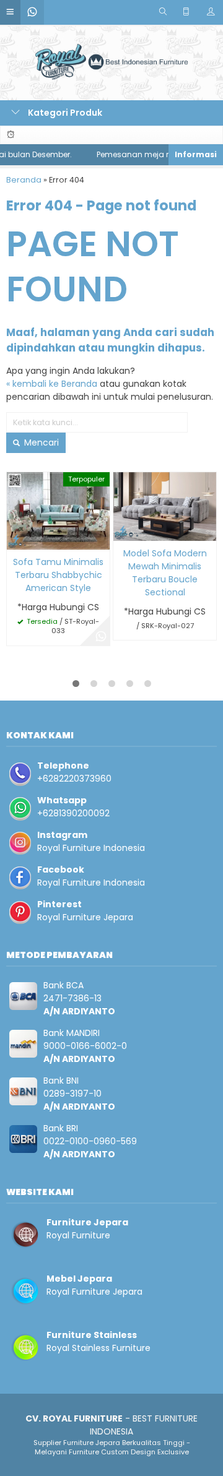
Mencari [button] (40, 442)
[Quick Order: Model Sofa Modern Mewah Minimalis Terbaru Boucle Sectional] (122, 529)
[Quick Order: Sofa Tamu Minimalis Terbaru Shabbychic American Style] (16, 538)
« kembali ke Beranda (51, 384)
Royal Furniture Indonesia (91, 848)
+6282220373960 (74, 778)
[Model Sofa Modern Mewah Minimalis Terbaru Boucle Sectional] (164, 505)
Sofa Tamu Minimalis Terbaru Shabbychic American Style (58, 575)
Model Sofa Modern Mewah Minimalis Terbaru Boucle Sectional (165, 572)
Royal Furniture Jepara (85, 917)
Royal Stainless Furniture (98, 1348)
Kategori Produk (64, 112)
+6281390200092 (73, 813)
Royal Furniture (78, 1235)
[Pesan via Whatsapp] (101, 637)
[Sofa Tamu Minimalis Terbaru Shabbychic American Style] (58, 510)
